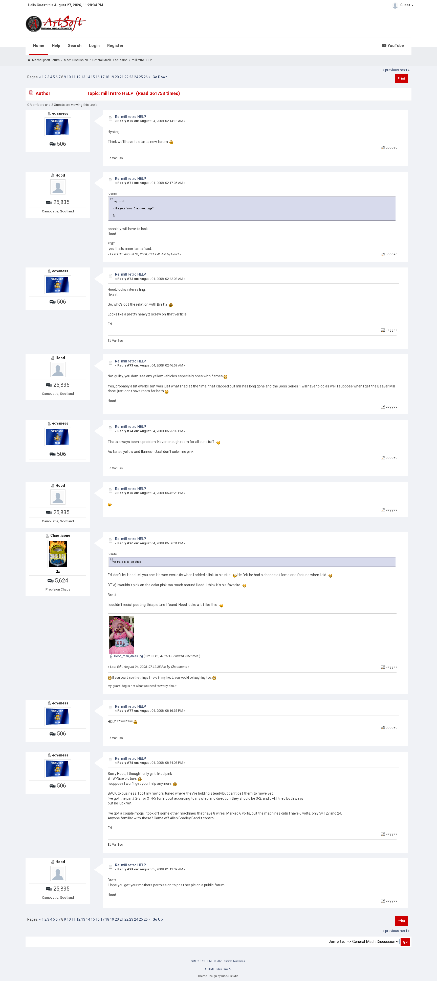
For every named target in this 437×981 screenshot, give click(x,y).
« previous (391, 70)
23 (131, 77)
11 (74, 77)
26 (146, 77)
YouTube (395, 45)
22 (126, 77)
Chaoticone (60, 535)
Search (74, 45)
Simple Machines (234, 961)
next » (405, 70)
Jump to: (337, 941)
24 (136, 77)
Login (94, 45)
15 (93, 77)
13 (83, 77)
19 (112, 77)
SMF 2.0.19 (198, 961)
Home (38, 45)
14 (88, 77)
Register (115, 45)
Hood (60, 175)
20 (117, 77)
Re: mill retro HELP (130, 117)
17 (102, 77)
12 (78, 77)
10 (69, 77)
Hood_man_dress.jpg (128, 656)
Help (56, 45)
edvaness (60, 113)
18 (107, 77)
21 (122, 77)
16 (98, 77)
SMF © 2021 (215, 961)
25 (141, 77)
